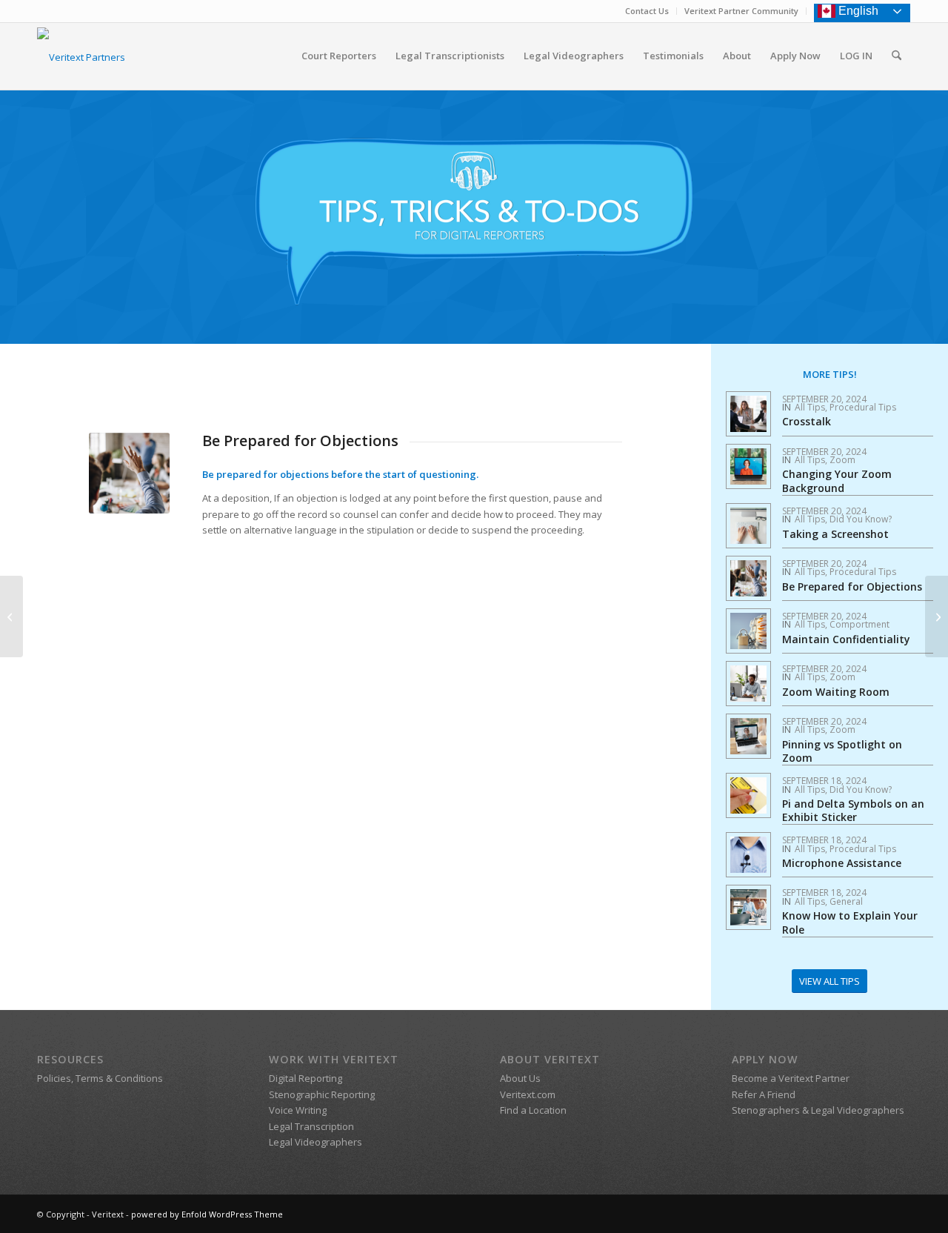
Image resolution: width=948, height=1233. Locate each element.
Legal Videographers (315, 1142)
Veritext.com (527, 1094)
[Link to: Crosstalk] (748, 414)
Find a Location (533, 1110)
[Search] (896, 55)
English (858, 10)
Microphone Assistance (841, 863)
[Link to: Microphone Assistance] (748, 855)
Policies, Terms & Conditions (100, 1078)
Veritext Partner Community (741, 10)
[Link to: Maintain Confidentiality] (748, 631)
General (846, 901)
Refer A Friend (763, 1094)
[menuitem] (647, 11)
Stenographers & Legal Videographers (818, 1110)
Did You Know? (861, 519)
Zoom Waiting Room (835, 692)
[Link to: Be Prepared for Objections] (748, 578)
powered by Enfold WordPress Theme (207, 1214)
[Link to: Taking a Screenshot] (748, 526)
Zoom (842, 459)
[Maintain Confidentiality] (11, 616)
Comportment (859, 624)
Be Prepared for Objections (852, 586)
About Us (520, 1078)
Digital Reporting (305, 1078)
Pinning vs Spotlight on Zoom (842, 751)
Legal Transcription (311, 1126)
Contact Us (647, 10)
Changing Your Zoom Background (837, 480)
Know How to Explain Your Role (850, 922)
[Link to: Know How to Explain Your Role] (748, 907)
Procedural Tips (863, 407)
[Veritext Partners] (81, 60)
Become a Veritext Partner (790, 1078)
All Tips (810, 407)
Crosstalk (806, 421)
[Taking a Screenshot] (936, 616)
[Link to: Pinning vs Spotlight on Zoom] (748, 736)
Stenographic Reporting (322, 1094)
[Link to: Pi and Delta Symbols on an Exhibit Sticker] (748, 795)
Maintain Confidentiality (846, 639)
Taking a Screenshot (835, 534)
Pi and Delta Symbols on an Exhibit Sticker (853, 810)
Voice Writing (298, 1110)
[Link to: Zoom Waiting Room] (748, 683)
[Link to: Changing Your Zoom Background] (748, 466)
